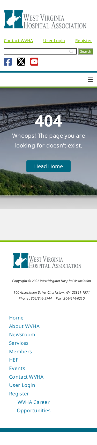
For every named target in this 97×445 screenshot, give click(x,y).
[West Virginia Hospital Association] (47, 254)
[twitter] (21, 62)
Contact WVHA (18, 40)
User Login (54, 40)
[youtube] (34, 61)
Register (83, 40)
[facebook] (8, 61)
